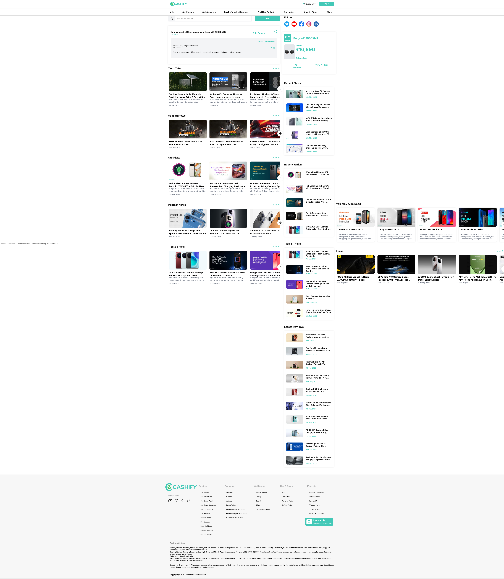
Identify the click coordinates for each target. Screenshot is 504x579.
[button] (326, 4)
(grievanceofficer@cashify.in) (181, 556)
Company (229, 486)
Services (203, 486)
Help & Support (287, 486)
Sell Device (259, 486)
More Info (311, 486)
